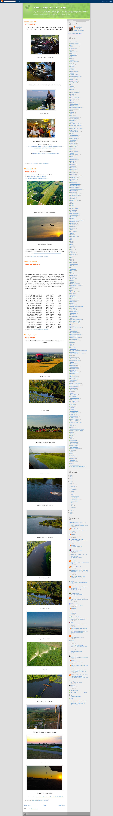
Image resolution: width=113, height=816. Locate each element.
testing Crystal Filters (74, 419)
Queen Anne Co (73, 357)
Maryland (72, 282)
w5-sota (72, 453)
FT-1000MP (72, 206)
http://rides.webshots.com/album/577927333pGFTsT (49, 796)
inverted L (72, 249)
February (73, 507)
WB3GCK (73, 685)
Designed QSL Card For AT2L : (77, 637)
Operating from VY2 (74, 322)
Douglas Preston (74, 159)
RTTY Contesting (74, 378)
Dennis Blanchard (74, 151)
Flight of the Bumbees (75, 200)
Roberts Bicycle (73, 376)
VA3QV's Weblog (75, 603)
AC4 (71, 58)
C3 (71, 110)
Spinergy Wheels (74, 394)
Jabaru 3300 (73, 252)
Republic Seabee (74, 368)
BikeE (71, 100)
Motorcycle (72, 301)
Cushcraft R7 (73, 144)
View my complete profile (79, 30)
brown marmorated (74, 108)
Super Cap (72, 402)
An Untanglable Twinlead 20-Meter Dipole (79, 677)
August (72, 491)
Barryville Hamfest (74, 90)
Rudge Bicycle (73, 379)
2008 (71, 512)
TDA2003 (72, 407)
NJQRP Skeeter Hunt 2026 (76, 557)
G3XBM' (73, 534)
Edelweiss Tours (73, 182)
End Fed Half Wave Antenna (76, 188)
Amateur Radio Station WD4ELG (78, 670)
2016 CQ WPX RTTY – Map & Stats (78, 641)
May (72, 502)
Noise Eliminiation (74, 311)
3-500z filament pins (74, 46)
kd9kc (71, 260)
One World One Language (76, 319)
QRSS (71, 355)
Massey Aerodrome (74, 283)
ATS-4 (71, 86)
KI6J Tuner (72, 270)
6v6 (71, 53)
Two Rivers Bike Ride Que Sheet (77, 428)
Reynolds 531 (73, 370)
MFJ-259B (72, 295)
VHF (71, 438)
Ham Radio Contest (74, 213)
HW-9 (71, 244)
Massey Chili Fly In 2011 (75, 285)
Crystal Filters (73, 140)
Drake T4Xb (73, 167)
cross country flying (74, 136)
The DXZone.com (75, 593)
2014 (71, 476)
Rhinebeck (72, 373)
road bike (72, 375)
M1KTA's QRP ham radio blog (78, 576)
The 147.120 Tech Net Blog (77, 645)
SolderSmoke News (75, 528)
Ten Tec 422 (73, 414)
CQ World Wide (73, 130)
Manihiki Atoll (73, 278)
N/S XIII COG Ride (30, 24)
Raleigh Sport (73, 365)
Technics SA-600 (74, 411)
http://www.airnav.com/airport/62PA (37, 176)
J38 (71, 250)
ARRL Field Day (73, 81)
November (73, 486)
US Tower (72, 433)
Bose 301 (72, 102)
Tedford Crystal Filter (74, 412)
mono (71, 298)
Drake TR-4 (72, 170)
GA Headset (73, 210)
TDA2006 (72, 409)
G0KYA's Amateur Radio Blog (78, 597)
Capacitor (72, 112)
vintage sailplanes (74, 445)
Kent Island (72, 262)
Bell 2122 (72, 94)
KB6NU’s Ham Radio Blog (77, 539)
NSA (71, 314)
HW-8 (71, 242)
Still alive (73, 652)
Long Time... (73, 666)
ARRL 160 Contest (74, 74)
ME (71, 290)
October (73, 488)
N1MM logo (72, 304)
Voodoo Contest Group (75, 448)
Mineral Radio (74, 573)
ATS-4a (72, 87)
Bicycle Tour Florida (74, 97)
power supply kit (73, 339)
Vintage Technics (74, 447)
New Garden (73, 308)
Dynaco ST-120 (73, 177)
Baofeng (72, 89)
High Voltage (73, 231)
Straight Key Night (74, 401)
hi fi (71, 229)
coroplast (72, 126)
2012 (71, 480)
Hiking (71, 233)
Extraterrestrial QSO (74, 195)
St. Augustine (73, 396)
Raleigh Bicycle (73, 363)
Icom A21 (72, 246)
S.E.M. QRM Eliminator (75, 383)
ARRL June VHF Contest (32, 264)
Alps (71, 63)
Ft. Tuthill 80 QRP (74, 208)
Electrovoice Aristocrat (75, 184)
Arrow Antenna (73, 82)
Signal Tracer (73, 388)
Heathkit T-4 (73, 228)
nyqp (71, 318)
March (72, 505)
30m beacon (73, 48)
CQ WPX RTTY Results (75, 131)
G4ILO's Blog (74, 656)
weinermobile (73, 456)
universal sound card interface (76, 430)
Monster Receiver (74, 299)
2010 (71, 483)
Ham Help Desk (74, 707)
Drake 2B (72, 161)
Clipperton (72, 120)
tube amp (72, 427)
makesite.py (73, 613)
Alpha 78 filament (74, 61)
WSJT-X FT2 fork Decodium (76, 594)
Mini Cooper (72, 296)
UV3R (71, 437)
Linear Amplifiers (73, 275)
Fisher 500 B (73, 198)
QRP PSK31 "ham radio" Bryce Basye (78, 350)
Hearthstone (73, 216)
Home (44, 805)
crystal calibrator (74, 138)
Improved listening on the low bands (78, 671)
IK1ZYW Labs (74, 560)
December (73, 484)
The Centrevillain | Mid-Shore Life (78, 701)
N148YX (72, 303)
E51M (71, 180)
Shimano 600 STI (74, 386)
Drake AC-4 (72, 162)
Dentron (72, 153)
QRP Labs (72, 347)
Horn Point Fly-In (74, 236)
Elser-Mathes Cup (74, 185)
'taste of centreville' (74, 43)
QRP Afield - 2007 (74, 686)
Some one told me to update (77, 605)
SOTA (71, 393)
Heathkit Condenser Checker (76, 219)
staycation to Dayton (74, 398)
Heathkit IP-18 (73, 223)
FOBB (71, 203)
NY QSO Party (73, 316)
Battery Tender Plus (74, 92)
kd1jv (71, 259)
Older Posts (62, 805)
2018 (71, 475)
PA (71, 324)
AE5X (72, 698)
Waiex (71, 455)
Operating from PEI (74, 321)
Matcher (72, 286)
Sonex (71, 391)
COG (71, 121)
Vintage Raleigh (73, 443)
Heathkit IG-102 (73, 221)
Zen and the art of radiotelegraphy (77, 466)
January (73, 509)
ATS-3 (71, 84)
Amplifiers (72, 68)
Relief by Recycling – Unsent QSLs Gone (79, 525)
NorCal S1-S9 (73, 313)
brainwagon (74, 612)
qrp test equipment (74, 352)
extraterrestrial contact (75, 193)
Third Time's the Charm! (76, 589)
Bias (71, 95)
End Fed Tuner (73, 190)
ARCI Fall (72, 72)
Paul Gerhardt (79, 27)
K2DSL (72, 640)
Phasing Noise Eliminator (75, 334)
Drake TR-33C (73, 169)
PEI (71, 329)
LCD (71, 272)
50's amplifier (73, 51)
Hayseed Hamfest (74, 215)
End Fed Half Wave (74, 187)
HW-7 (71, 241)
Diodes (71, 156)
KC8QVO (73, 681)
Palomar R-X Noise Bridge (76, 327)
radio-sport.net (74, 690)
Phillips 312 (72, 335)
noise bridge (73, 309)
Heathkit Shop (73, 226)
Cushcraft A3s (73, 141)
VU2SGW (73, 635)
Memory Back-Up (74, 291)
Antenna (72, 69)
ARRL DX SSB (73, 79)
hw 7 (71, 237)
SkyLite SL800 (73, 389)
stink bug (72, 399)
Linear (71, 273)
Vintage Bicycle (73, 440)
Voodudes (72, 450)
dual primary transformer (75, 175)
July (72, 492)
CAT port (72, 113)
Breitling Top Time (74, 105)
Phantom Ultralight (74, 332)
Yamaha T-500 (73, 461)
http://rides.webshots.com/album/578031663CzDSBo (45, 153)
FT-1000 (72, 205)
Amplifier (72, 66)
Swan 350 (72, 404)
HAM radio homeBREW (76, 651)
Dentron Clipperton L (74, 154)
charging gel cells (74, 118)
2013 (71, 478)
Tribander (72, 425)
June (72, 494)
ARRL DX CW (73, 77)
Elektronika (73, 608)
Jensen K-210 (73, 254)
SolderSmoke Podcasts (76, 550)
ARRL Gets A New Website (76, 682)
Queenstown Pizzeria (75, 360)
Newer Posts (27, 805)
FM (71, 201)
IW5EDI (72, 581)
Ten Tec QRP (73, 417)
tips (71, 424)
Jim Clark (72, 255)
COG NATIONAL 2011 (75, 123)
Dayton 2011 (73, 146)
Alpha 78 (72, 59)
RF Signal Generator (74, 371)
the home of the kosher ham (77, 566)
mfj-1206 (72, 293)
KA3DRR (73, 545)
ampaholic (72, 64)
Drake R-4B (72, 164)
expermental (73, 192)
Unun (71, 432)
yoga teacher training (74, 464)
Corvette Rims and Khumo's (76, 128)
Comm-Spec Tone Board (75, 125)
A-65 (71, 56)
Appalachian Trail (74, 71)
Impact (71, 247)
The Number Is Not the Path (76, 546)
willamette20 (73, 458)
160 (71, 45)
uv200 (71, 435)
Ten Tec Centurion (74, 415)
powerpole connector (74, 340)
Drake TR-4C (73, 172)
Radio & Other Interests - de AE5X (79, 692)
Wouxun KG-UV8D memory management (79, 657)
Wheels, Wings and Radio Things (49, 7)
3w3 (71, 50)
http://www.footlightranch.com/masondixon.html (37, 178)
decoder (72, 149)
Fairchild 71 (72, 197)
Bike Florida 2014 (74, 99)
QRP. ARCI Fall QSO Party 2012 (77, 353)
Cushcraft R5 (73, 143)
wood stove (72, 460)
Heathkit (72, 218)
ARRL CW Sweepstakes (75, 76)
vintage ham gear (74, 442)
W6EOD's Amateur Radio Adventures (79, 665)
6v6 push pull (73, 55)
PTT (71, 344)
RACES (72, 362)
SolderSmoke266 (74, 551)
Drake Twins (73, 174)
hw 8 (71, 239)
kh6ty (71, 265)
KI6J (71, 267)
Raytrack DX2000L (74, 367)
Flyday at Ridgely (30, 337)
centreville (72, 115)
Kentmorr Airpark (74, 264)
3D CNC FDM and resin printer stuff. (78, 577)
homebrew (72, 234)
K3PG (71, 257)
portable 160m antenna (75, 337)
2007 (71, 513)
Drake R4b (72, 166)
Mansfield (72, 280)
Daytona (72, 148)
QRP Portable (73, 349)
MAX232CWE (73, 288)
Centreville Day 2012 (74, 117)
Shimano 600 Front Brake (75, 384)
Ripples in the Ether (75, 616)
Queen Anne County (74, 358)
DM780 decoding (74, 157)
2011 (71, 481)
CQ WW (72, 133)
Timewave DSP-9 (74, 420)
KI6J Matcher (73, 269)
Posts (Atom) (34, 809)
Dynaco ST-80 (73, 179)
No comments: (46, 163)
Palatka (72, 326)
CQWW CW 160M (74, 135)
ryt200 (71, 381)
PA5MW (72, 660)
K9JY (72, 622)
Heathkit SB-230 (73, 224)
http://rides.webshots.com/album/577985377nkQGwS (47, 253)
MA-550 (72, 277)
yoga (71, 463)
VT (71, 451)
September (73, 489)
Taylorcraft (72, 406)
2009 (71, 510)
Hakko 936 (72, 211)
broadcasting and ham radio (76, 107)
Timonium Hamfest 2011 (75, 422)
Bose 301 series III (74, 104)
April (72, 504)
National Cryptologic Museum (76, 306)
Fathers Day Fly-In (30, 171)
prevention (72, 342)
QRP (71, 345)
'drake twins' (73, 41)
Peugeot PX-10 (73, 331)
